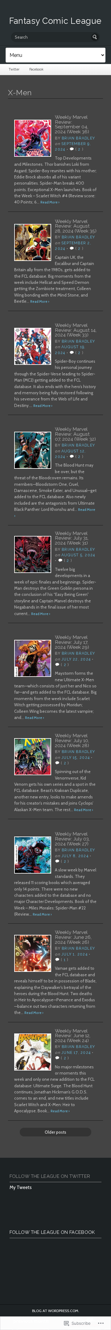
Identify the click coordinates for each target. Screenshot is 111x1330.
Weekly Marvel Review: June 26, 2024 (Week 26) (73, 937)
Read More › (50, 202)
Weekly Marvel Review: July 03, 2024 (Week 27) (72, 838)
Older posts (55, 1132)
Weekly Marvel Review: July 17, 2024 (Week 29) (72, 642)
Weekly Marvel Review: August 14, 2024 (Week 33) (76, 330)
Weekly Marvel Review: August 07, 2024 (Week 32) (75, 434)
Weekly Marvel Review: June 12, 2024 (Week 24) (72, 1035)
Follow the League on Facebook (52, 1232)
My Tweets (21, 1187)
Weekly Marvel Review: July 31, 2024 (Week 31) (71, 538)
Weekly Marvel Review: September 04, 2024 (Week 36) (72, 124)
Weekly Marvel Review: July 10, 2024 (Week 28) (72, 740)
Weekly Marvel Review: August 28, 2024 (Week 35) (76, 226)
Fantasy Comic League (55, 21)
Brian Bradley (78, 138)
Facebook (36, 69)
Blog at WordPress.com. (55, 1310)
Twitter (14, 69)
